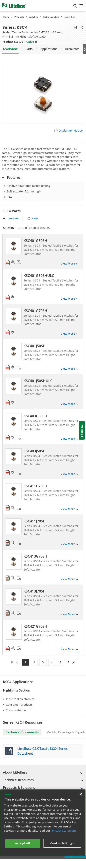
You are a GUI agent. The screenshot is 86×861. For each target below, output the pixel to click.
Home (6, 16)
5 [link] (60, 662)
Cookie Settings (62, 843)
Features (13, 177)
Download (13, 218)
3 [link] (43, 662)
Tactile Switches (51, 16)
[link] (68, 662)
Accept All (22, 843)
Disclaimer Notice (71, 130)
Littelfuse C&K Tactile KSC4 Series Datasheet (42, 751)
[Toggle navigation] (81, 5)
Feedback (81, 430)
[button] (43, 94)
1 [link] (25, 662)
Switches (33, 16)
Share (35, 218)
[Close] (80, 794)
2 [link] (34, 662)
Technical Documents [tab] (22, 732)
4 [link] (51, 662)
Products (19, 16)
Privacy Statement (64, 830)
